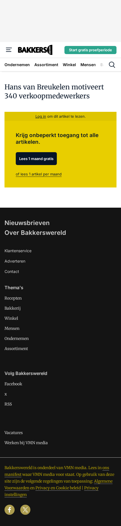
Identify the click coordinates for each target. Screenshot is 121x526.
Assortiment (16, 348)
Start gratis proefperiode (90, 50)
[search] (111, 64)
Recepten (13, 298)
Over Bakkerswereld (35, 232)
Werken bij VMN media (26, 442)
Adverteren (15, 261)
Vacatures (14, 432)
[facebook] (10, 510)
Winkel (11, 318)
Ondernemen (17, 338)
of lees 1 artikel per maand (39, 174)
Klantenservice (18, 250)
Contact (12, 271)
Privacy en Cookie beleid (58, 487)
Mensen (12, 328)
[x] (25, 510)
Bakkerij (13, 308)
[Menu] (9, 49)
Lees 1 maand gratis (36, 158)
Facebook (13, 383)
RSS (8, 404)
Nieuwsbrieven (27, 222)
